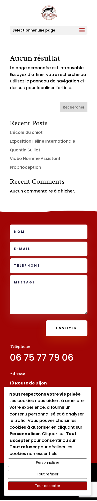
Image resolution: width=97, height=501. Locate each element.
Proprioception (25, 167)
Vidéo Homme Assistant (35, 158)
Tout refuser (47, 474)
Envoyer (66, 328)
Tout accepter (47, 485)
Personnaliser (47, 462)
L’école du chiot (26, 132)
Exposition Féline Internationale (42, 141)
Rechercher (74, 107)
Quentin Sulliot (25, 150)
